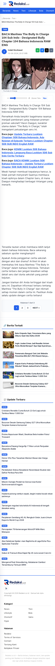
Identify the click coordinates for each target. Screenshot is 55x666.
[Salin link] (51, 50)
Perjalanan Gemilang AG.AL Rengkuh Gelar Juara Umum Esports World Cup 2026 (27, 518)
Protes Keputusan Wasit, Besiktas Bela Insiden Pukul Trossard (25, 435)
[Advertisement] (27, 215)
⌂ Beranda (6, 18)
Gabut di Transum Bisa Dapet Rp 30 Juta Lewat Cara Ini (26, 553)
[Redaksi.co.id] (31, 3)
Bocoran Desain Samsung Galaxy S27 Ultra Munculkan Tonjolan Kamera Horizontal (26, 423)
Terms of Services (12, 637)
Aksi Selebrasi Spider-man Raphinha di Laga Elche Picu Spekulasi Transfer (26, 542)
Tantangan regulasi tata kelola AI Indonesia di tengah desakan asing (25, 506)
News (15, 11)
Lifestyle (32, 11)
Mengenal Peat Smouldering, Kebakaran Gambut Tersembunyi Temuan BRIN (23, 563)
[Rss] (6, 588)
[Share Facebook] (42, 50)
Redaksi (7, 634)
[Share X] (47, 50)
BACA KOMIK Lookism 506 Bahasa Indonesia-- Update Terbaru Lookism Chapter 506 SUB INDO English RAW (27, 164)
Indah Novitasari (15, 50)
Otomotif (8, 617)
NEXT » (36, 308)
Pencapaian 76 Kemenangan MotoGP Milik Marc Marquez (23, 530)
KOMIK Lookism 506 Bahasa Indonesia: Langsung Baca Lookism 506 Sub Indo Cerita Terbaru (27, 152)
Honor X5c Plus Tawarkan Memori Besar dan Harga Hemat (25, 459)
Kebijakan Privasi (11, 648)
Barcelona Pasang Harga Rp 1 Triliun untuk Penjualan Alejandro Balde (25, 447)
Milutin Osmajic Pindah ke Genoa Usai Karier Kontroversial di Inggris (21, 483)
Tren (23, 11)
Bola (41, 11)
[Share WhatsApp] (38, 50)
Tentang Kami (10, 644)
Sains (30, 617)
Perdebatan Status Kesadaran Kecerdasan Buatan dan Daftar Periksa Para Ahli (26, 471)
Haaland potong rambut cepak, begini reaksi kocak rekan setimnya (27, 495)
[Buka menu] (4, 3)
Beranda (6, 11)
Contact (7, 641)
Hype (6, 621)
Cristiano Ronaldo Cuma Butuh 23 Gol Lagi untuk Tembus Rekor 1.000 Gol (24, 411)
